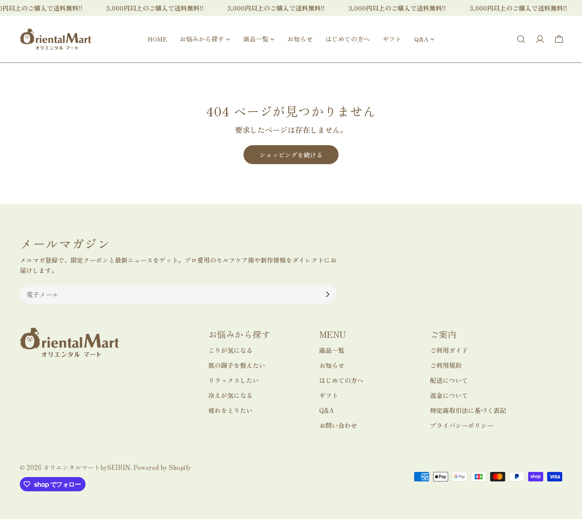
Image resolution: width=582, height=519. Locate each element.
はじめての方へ (341, 380)
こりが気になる (230, 350)
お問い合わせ (338, 425)
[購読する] (327, 294)
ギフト (328, 395)
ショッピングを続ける (291, 154)
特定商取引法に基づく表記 (468, 410)
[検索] (521, 39)
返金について (449, 395)
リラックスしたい (233, 380)
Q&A (326, 410)
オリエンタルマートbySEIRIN (86, 467)
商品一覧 (331, 350)
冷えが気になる (230, 395)
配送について (449, 380)
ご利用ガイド (449, 350)
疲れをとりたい (230, 410)
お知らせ (331, 365)
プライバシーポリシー (461, 425)
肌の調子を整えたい (236, 365)
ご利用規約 (446, 365)
